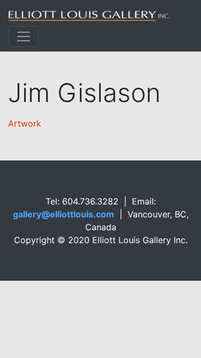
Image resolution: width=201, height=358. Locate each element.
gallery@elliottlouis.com (63, 214)
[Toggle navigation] (24, 36)
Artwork (24, 123)
